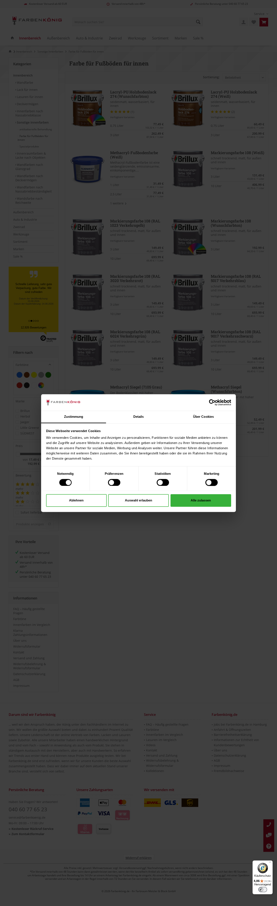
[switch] (114, 482)
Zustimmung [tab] (73, 417)
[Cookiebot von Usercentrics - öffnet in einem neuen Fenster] (212, 402)
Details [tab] (138, 417)
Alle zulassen (201, 500)
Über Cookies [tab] (203, 417)
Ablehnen (76, 500)
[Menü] (270, 863)
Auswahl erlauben (138, 500)
